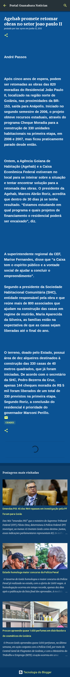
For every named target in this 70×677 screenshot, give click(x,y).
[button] (6, 35)
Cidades (9, 422)
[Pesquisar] (65, 5)
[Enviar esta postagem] (6, 419)
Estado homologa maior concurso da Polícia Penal (31, 572)
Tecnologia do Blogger (37, 672)
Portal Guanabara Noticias (28, 5)
